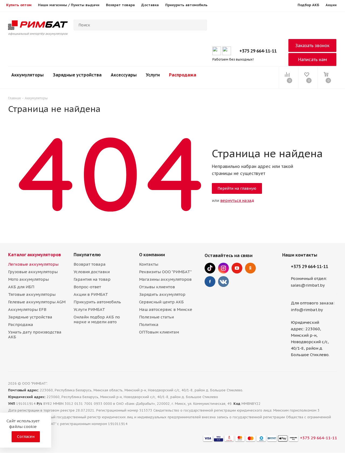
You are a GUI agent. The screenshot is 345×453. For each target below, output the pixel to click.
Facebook (210, 281)
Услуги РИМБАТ (89, 309)
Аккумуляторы (27, 75)
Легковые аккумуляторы (33, 264)
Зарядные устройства (77, 75)
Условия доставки (92, 271)
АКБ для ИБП (21, 286)
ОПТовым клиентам (159, 332)
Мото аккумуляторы (28, 279)
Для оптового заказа (312, 302)
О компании (152, 254)
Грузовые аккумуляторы (33, 271)
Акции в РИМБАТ (91, 294)
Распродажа (182, 75)
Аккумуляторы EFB (27, 309)
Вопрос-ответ (87, 286)
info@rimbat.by (307, 309)
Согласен (25, 436)
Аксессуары (124, 75)
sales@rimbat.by (308, 285)
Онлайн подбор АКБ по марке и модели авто (97, 319)
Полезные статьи (156, 316)
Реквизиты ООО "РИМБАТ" (165, 271)
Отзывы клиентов (157, 286)
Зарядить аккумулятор (162, 294)
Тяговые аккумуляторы (32, 294)
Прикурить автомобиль (97, 301)
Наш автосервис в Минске (165, 309)
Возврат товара (90, 264)
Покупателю (87, 254)
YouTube (237, 268)
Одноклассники (250, 268)
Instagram (223, 268)
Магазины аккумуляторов (165, 279)
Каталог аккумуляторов (34, 254)
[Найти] (200, 25)
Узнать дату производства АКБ (34, 334)
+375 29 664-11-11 (258, 51)
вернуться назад (237, 200)
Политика (148, 324)
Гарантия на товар (92, 279)
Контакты (148, 264)
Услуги (153, 75)
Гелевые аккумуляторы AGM (36, 301)
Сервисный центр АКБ (161, 301)
